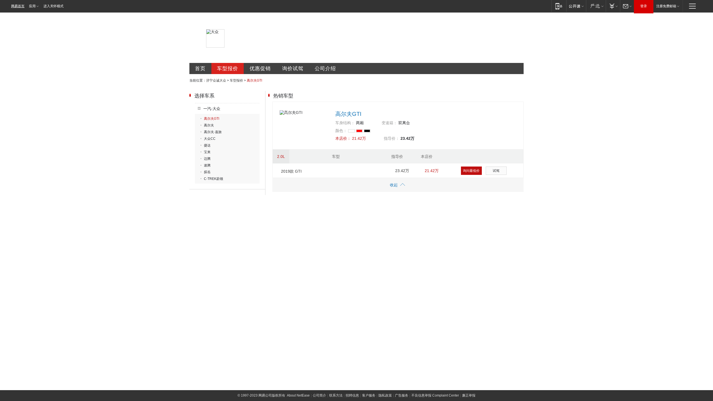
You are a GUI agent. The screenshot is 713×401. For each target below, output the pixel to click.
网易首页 (18, 6)
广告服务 (401, 395)
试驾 (496, 171)
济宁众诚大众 (216, 80)
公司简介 (319, 395)
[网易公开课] (576, 6)
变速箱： (389, 123)
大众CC (210, 139)
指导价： (391, 138)
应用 (32, 6)
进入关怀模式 (53, 6)
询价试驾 (292, 68)
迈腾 (207, 159)
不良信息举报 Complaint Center (435, 395)
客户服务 (368, 395)
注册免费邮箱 (666, 6)
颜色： (341, 130)
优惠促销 (260, 68)
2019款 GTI (291, 171)
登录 (643, 6)
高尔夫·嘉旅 (213, 132)
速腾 (207, 165)
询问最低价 (471, 171)
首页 (200, 68)
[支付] (613, 6)
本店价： (343, 138)
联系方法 (336, 395)
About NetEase (298, 395)
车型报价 (227, 68)
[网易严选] (596, 6)
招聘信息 (352, 395)
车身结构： (345, 123)
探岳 (207, 172)
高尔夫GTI (211, 119)
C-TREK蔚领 (213, 179)
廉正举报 (468, 395)
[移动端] (558, 6)
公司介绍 (325, 68)
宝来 (207, 152)
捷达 (207, 145)
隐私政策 (385, 395)
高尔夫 (209, 125)
